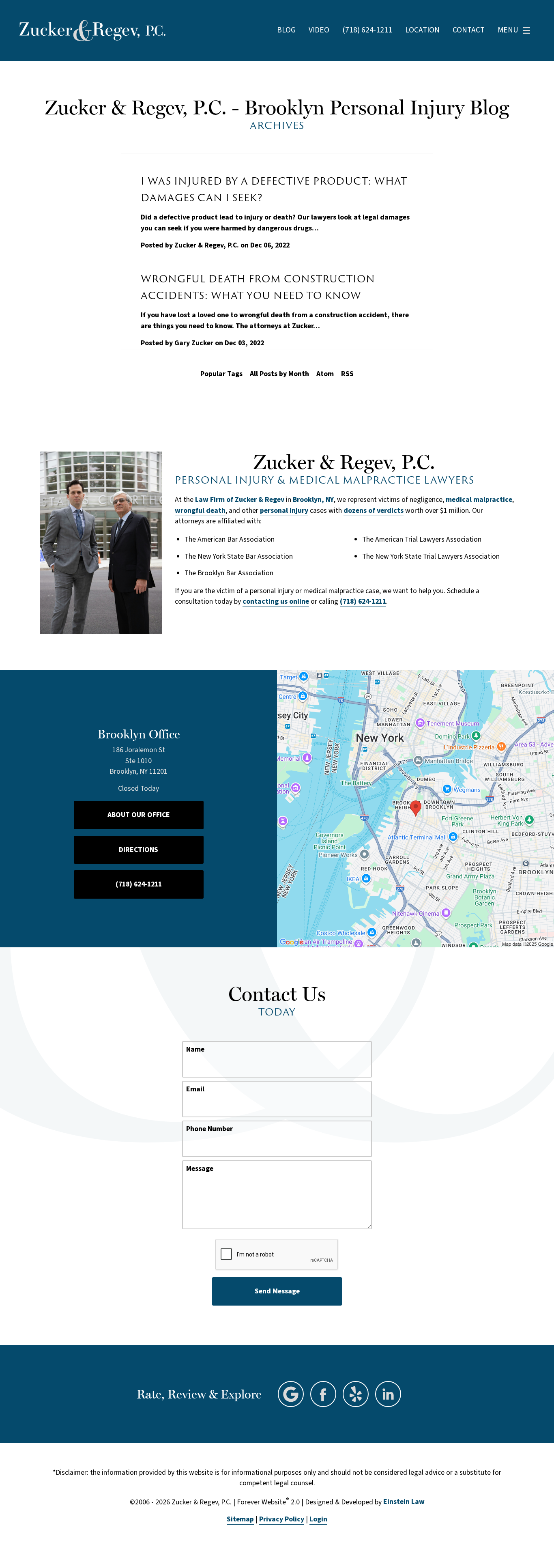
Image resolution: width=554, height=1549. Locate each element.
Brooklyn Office (138, 734)
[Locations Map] (415, 808)
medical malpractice (479, 500)
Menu (508, 30)
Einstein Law (404, 1502)
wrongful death (200, 511)
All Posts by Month (279, 374)
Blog (286, 30)
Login (318, 1519)
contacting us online (276, 601)
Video (319, 30)
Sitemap (240, 1519)
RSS (347, 374)
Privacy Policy (281, 1519)
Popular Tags (221, 374)
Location (422, 30)
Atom (325, 374)
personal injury (284, 511)
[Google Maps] (291, 1394)
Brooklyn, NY (313, 500)
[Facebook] (323, 1394)
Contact (469, 30)
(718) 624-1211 (363, 601)
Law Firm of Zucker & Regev (239, 500)
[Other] (356, 1394)
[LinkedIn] (388, 1394)
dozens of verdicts (374, 511)
